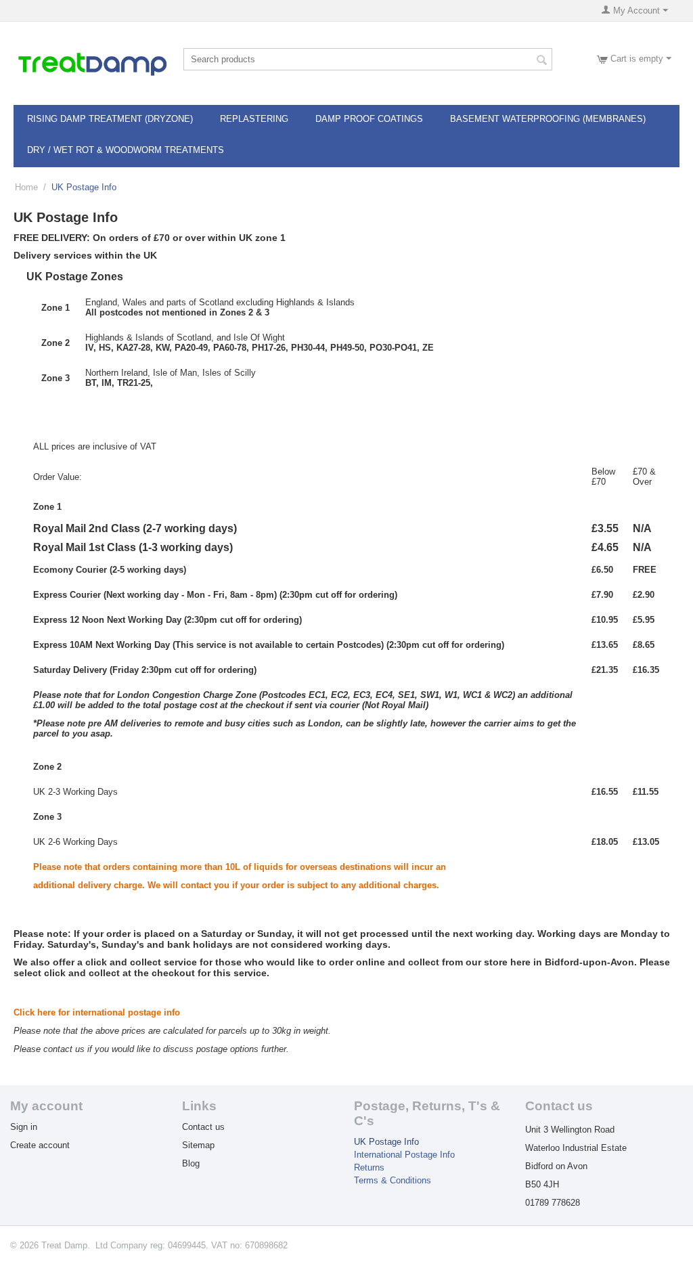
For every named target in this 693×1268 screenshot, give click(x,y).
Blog (191, 1163)
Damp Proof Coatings (369, 119)
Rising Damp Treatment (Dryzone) (110, 119)
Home (26, 187)
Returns (369, 1167)
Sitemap (198, 1145)
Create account (40, 1145)
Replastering (254, 119)
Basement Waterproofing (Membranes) (548, 119)
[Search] (542, 60)
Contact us (203, 1127)
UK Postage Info (386, 1142)
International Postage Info (404, 1155)
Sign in (23, 1127)
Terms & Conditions (392, 1180)
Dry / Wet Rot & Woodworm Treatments (125, 150)
